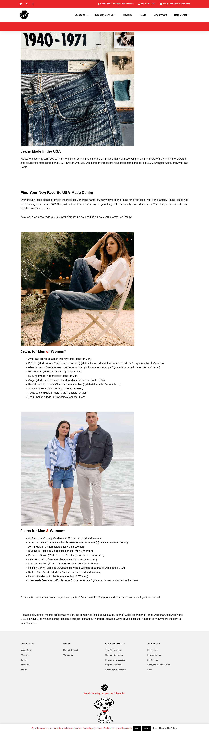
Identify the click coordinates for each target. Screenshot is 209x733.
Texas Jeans (35, 392)
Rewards (128, 15)
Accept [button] (136, 728)
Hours (143, 15)
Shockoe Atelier (37, 388)
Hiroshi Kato (35, 371)
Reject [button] (146, 728)
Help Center (180, 15)
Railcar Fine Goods (39, 572)
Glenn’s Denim (36, 367)
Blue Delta (34, 550)
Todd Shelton (35, 397)
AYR (30, 546)
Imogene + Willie (37, 563)
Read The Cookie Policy (165, 728)
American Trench (38, 358)
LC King (32, 375)
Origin (31, 380)
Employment (160, 15)
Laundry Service (104, 15)
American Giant (37, 542)
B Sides (32, 363)
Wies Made (34, 580)
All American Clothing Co (42, 538)
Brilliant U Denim (37, 555)
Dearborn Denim (37, 559)
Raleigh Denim (36, 567)
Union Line (34, 576)
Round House (36, 384)
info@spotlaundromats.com (112, 597)
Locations (80, 15)
